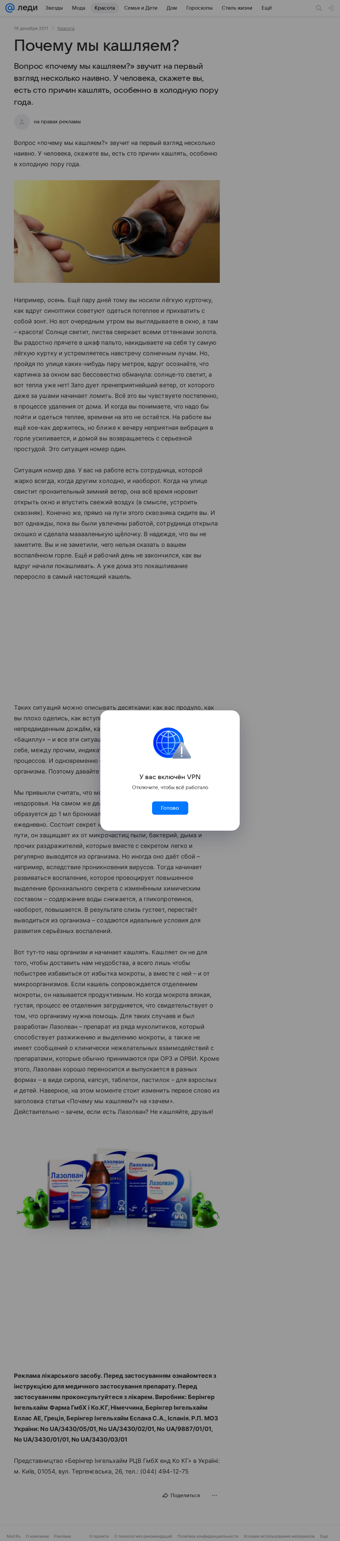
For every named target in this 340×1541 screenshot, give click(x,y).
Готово (170, 808)
